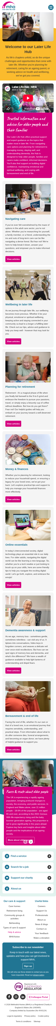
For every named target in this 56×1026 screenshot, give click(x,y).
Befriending (14, 923)
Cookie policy (43, 1016)
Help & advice (14, 932)
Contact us (41, 929)
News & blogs (41, 924)
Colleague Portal (39, 997)
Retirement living (14, 910)
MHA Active (14, 936)
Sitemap (37, 1021)
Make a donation (41, 938)
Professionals (41, 915)
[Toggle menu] (51, 7)
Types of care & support (14, 927)
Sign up (28, 966)
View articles (13, 259)
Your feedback (41, 933)
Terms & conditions (23, 1021)
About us (41, 920)
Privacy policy (30, 1016)
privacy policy (38, 975)
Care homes (14, 906)
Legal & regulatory (14, 1016)
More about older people (20, 840)
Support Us (41, 910)
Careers (41, 906)
